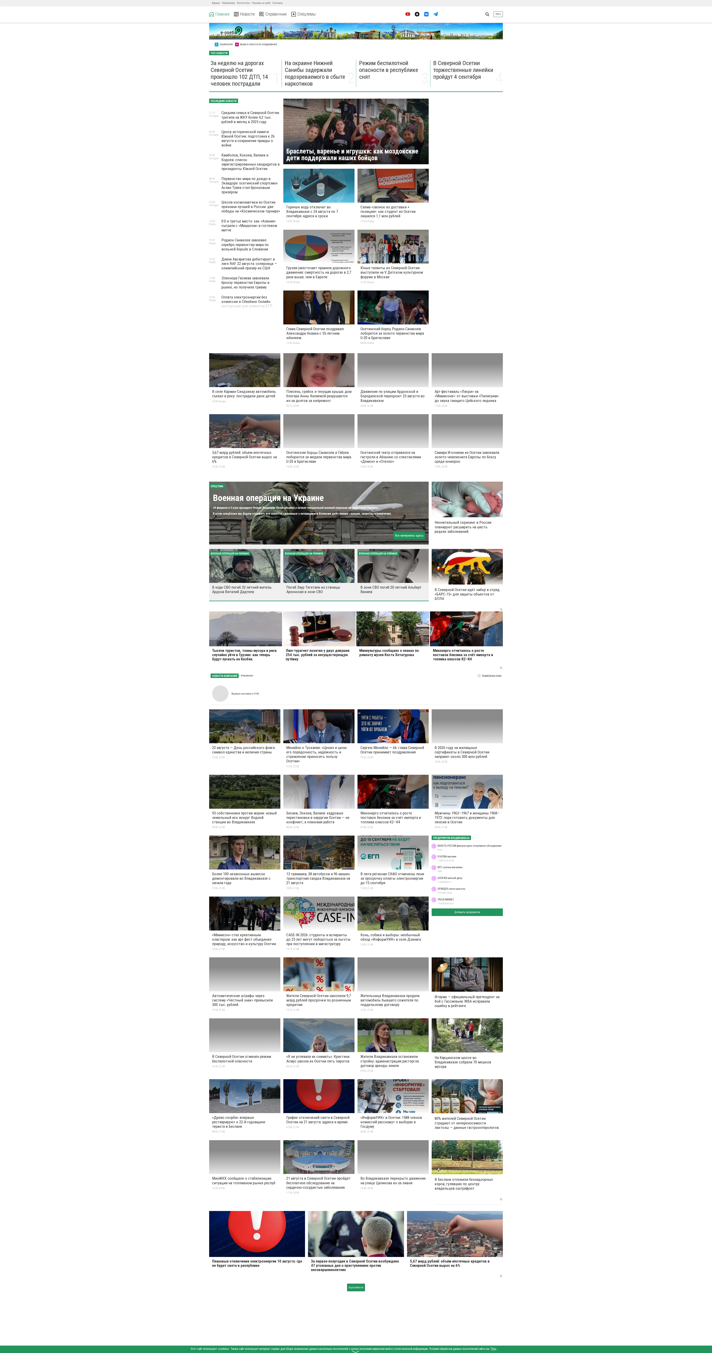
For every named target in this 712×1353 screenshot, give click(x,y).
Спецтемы (306, 14)
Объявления (228, 2)
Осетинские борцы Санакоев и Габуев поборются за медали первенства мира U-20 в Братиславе (318, 457)
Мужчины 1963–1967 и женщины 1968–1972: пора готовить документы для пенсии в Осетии (467, 817)
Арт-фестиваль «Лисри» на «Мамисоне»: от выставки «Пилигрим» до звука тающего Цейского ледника (467, 396)
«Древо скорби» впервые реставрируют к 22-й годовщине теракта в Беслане (238, 1122)
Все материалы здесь (409, 535)
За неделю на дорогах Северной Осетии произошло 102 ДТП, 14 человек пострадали (239, 73)
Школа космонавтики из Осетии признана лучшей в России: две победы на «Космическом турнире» (250, 206)
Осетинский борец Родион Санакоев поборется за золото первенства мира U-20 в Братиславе (392, 333)
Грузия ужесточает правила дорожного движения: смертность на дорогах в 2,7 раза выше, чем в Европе (318, 272)
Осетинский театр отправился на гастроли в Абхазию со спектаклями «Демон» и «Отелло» (390, 457)
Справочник (276, 14)
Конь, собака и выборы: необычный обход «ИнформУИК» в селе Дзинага (390, 937)
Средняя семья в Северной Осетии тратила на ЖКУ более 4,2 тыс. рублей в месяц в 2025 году (250, 117)
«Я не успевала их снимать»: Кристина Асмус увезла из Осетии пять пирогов (317, 1058)
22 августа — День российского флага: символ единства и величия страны (243, 749)
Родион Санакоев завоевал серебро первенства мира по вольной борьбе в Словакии (245, 244)
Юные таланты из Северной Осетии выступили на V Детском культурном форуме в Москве (391, 272)
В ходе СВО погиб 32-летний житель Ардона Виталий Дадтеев (242, 589)
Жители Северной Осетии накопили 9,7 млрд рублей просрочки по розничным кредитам (318, 1000)
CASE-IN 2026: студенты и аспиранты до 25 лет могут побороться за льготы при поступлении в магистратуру (318, 939)
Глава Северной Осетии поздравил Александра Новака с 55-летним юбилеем (315, 333)
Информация (247, 675)
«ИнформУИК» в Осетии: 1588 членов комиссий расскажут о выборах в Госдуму (391, 1122)
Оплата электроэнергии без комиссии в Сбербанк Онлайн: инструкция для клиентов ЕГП (246, 301)
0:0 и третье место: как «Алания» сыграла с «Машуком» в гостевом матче (249, 225)
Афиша (216, 2)
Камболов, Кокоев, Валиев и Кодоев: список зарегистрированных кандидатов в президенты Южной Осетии (250, 162)
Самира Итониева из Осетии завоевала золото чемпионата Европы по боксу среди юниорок (467, 457)
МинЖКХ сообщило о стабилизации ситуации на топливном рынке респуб (243, 1180)
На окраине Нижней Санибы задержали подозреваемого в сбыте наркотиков (315, 73)
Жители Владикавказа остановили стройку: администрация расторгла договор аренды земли (389, 1061)
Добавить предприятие (467, 912)
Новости (247, 14)
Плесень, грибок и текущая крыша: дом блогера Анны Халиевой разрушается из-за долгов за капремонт (319, 396)
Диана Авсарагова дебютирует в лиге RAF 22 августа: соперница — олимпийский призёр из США (249, 263)
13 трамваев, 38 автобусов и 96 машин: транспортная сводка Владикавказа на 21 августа (318, 878)
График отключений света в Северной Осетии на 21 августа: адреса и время (318, 1119)
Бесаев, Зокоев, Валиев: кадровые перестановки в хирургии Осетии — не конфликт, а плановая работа (317, 817)
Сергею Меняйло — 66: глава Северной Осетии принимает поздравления (392, 749)
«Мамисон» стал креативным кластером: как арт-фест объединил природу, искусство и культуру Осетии (244, 939)
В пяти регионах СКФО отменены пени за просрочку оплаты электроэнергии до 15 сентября (392, 878)
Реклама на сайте (261, 2)
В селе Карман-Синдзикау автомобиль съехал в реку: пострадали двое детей (244, 393)
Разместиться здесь (491, 675)
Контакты (278, 2)
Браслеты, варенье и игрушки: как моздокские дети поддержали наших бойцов (352, 154)
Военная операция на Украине (268, 498)
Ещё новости (356, 1287)
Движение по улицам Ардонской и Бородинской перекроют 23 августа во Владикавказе (392, 396)
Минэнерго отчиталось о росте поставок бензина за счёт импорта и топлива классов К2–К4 (390, 817)
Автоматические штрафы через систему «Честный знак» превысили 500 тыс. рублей (242, 1000)
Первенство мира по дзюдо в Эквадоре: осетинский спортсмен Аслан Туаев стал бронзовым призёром (249, 185)
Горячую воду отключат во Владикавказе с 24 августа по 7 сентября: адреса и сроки (312, 211)
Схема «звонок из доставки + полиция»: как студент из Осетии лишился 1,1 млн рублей (388, 211)
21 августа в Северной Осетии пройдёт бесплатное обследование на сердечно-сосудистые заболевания (318, 1182)
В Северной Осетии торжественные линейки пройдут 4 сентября (463, 70)
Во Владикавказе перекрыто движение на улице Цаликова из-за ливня (393, 1180)
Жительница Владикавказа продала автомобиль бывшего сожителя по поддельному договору (389, 1000)
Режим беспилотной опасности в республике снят (388, 70)
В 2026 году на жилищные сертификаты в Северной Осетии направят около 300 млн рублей (462, 752)
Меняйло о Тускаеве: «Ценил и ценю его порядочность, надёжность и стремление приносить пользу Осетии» (316, 754)
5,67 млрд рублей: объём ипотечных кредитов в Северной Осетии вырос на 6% (244, 457)
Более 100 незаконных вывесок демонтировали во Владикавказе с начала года (241, 878)
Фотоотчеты (243, 2)
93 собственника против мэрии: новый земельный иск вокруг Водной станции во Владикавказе (244, 817)
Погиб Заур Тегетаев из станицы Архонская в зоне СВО (313, 589)
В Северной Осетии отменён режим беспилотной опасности (241, 1058)
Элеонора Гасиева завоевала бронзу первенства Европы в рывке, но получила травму (245, 282)
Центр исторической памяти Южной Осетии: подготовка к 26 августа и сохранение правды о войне (248, 138)
